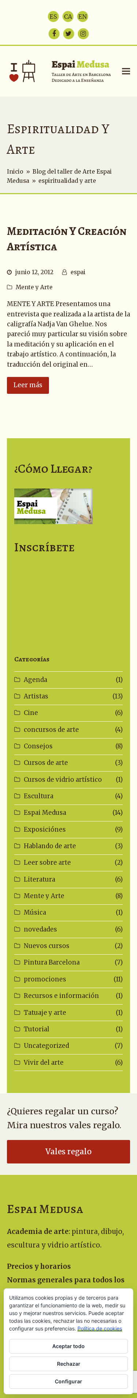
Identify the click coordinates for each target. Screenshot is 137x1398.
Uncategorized (46, 1046)
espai (78, 272)
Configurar (68, 1381)
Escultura (38, 796)
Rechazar (68, 1364)
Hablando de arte (50, 846)
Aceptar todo (68, 1346)
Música (35, 912)
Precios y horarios (39, 1266)
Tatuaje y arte (45, 1013)
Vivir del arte (44, 1063)
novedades (40, 929)
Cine (31, 713)
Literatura (39, 879)
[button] (126, 71)
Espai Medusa (45, 813)
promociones (45, 979)
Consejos (38, 746)
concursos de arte (51, 730)
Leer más (28, 385)
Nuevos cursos (46, 946)
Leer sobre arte (47, 862)
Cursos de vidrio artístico (63, 780)
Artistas (36, 696)
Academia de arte (38, 1231)
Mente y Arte (34, 287)
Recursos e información (61, 996)
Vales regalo (68, 1151)
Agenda (35, 680)
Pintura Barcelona (52, 962)
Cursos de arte (46, 763)
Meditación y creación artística (66, 239)
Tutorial (36, 1029)
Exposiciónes (45, 829)
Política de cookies (99, 1328)
